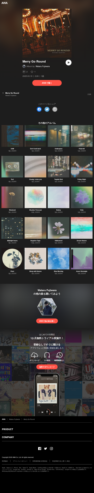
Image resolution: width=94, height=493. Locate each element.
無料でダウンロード (47, 367)
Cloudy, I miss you (35, 179)
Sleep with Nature (35, 271)
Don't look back (35, 149)
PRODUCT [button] (7, 429)
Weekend (12, 210)
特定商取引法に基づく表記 (61, 461)
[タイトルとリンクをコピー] (54, 109)
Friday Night (81, 179)
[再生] (68, 62)
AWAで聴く (47, 82)
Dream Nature (82, 240)
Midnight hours (12, 240)
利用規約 (5, 461)
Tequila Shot (58, 179)
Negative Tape (35, 240)
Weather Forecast (35, 210)
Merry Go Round (29, 419)
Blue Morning (58, 271)
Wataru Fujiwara (43, 66)
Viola (81, 210)
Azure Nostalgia (81, 271)
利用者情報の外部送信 (40, 461)
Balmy (58, 210)
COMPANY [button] (8, 437)
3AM (12, 149)
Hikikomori (58, 240)
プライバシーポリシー (20, 461)
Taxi (12, 179)
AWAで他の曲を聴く (47, 321)
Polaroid (82, 149)
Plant (12, 271)
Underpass (58, 149)
